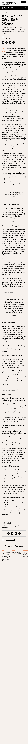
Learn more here (5, 4)
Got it (23, 2)
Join (21, 7)
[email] (3, 42)
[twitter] (10, 42)
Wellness (4, 12)
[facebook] (13, 42)
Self (3, 550)
